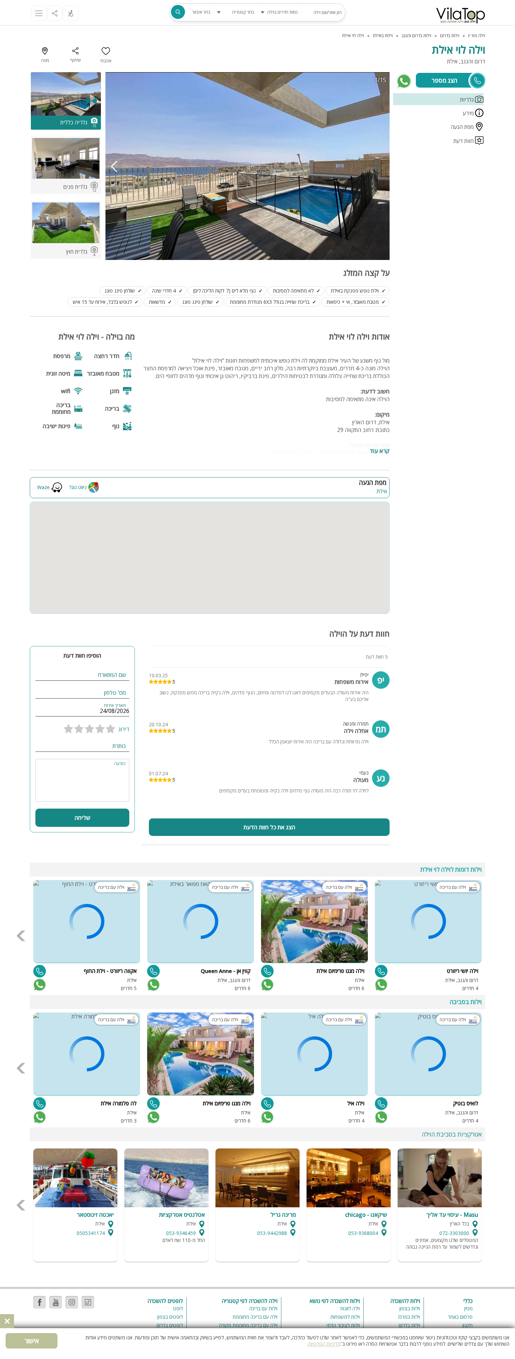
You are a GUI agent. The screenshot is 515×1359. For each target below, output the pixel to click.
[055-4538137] (381, 971)
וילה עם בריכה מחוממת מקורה (248, 1325)
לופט (178, 1308)
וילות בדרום (409, 1325)
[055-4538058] (267, 1103)
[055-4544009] (39, 1103)
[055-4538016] (267, 971)
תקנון (467, 1325)
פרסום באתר (460, 1316)
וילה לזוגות (350, 1308)
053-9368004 (363, 1233)
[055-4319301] (381, 1103)
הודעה (119, 764)
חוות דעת (464, 141)
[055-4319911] (153, 971)
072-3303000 (454, 1233)
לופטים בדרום (170, 1325)
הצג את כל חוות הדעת (269, 827)
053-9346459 (181, 1233)
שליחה (82, 818)
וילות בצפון (409, 1308)
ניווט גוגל (78, 487)
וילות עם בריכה (263, 1308)
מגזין (468, 1308)
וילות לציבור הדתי (343, 1325)
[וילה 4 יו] (460, 15)
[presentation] (114, 166)
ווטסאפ (404, 81)
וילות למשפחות (345, 1316)
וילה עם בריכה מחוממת (255, 1316)
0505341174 (91, 1233)
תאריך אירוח (115, 705)
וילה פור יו (476, 36)
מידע (469, 113)
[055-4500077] (39, 971)
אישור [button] (32, 1341)
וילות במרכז (409, 1316)
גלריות (467, 99)
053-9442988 (272, 1233)
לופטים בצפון (170, 1316)
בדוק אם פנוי (380, 985)
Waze (43, 487)
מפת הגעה (463, 127)
